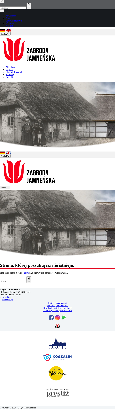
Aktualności (11, 67)
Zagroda (9, 69)
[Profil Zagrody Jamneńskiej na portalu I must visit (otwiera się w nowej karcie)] (57, 325)
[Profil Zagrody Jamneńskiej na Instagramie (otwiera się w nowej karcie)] (57, 317)
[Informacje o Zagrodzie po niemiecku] (2, 30)
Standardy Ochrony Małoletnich (57, 310)
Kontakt (9, 77)
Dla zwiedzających (14, 72)
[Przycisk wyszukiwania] (29, 279)
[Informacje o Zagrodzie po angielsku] (8, 30)
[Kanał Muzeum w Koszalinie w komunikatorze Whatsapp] (63, 317)
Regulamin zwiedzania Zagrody (57, 308)
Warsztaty (10, 74)
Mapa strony (7, 299)
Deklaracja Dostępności (57, 305)
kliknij (26, 273)
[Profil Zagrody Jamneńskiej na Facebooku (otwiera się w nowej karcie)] (51, 317)
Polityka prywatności (57, 303)
